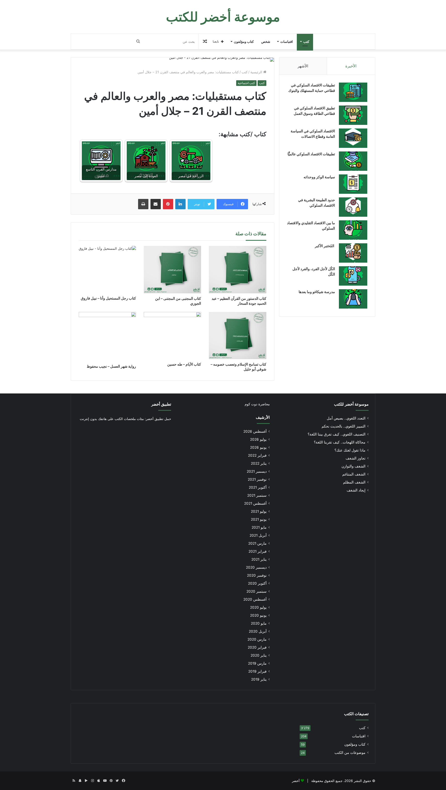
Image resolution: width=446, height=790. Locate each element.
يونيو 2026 (258, 447)
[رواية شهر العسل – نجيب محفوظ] (107, 336)
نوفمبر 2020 (257, 575)
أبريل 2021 (258, 535)
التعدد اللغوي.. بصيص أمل (346, 418)
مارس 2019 (257, 663)
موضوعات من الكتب (349, 753)
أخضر (296, 781)
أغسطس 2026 (255, 431)
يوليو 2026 (258, 439)
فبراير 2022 (257, 455)
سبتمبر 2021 (257, 495)
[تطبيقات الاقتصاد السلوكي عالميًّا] (353, 161)
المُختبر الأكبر (325, 246)
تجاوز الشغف (355, 458)
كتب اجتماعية (246, 83)
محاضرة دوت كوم (257, 404)
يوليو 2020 (258, 607)
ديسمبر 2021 (257, 471)
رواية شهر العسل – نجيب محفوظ (111, 366)
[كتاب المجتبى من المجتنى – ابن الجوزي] (172, 269)
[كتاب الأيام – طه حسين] (172, 335)
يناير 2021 (259, 559)
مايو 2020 (259, 623)
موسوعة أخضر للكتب (351, 404)
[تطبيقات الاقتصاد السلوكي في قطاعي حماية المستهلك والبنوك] (353, 92)
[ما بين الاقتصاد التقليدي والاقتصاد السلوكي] (353, 230)
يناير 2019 (259, 679)
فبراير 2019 (257, 671)
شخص (265, 41)
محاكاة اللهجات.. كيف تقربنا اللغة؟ (339, 442)
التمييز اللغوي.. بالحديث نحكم (343, 426)
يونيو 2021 (259, 519)
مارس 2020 (257, 639)
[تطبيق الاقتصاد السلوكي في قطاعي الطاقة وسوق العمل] (353, 115)
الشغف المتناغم (353, 474)
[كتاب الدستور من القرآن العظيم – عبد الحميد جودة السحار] (237, 269)
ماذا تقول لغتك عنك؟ (349, 450)
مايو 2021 (259, 527)
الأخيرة (350, 65)
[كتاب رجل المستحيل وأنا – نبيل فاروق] (107, 269)
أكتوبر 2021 (258, 487)
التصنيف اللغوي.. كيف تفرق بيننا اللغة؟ (336, 434)
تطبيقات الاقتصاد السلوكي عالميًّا (311, 154)
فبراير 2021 (258, 551)
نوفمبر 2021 (257, 479)
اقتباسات (286, 41)
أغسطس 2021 (255, 503)
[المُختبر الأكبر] (353, 253)
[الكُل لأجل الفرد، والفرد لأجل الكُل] (353, 276)
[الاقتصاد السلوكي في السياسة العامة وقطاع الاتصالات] (353, 138)
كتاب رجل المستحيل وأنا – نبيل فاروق (108, 298)
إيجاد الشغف (356, 490)
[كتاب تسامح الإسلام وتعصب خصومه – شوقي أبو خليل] (237, 335)
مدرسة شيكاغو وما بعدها (317, 291)
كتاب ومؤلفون (244, 41)
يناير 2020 (259, 655)
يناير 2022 (259, 463)
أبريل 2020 (258, 631)
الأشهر (303, 65)
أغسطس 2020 (255, 599)
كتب (306, 41)
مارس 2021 (257, 543)
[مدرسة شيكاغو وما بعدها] (353, 299)
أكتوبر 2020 (257, 583)
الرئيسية (256, 72)
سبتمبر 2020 (256, 591)
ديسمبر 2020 (256, 567)
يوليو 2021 (259, 511)
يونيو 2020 (258, 615)
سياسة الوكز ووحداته (319, 177)
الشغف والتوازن (353, 466)
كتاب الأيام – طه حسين (184, 364)
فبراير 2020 (257, 647)
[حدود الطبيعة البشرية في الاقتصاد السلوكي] (353, 207)
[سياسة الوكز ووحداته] (353, 184)
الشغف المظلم (354, 482)
